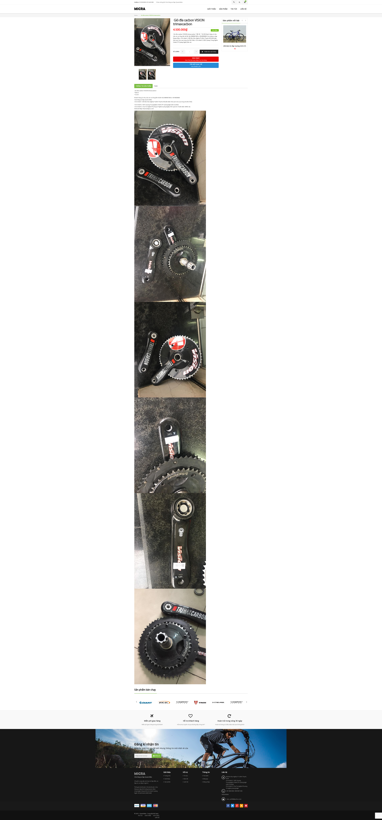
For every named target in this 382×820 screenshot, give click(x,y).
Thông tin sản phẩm (143, 86)
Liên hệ (186, 782)
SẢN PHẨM (148, 815)
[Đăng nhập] (234, 2)
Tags (156, 86)
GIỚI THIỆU (156, 815)
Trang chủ (167, 776)
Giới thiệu (167, 779)
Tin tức (186, 776)
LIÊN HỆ (157, 817)
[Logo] (139, 773)
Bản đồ (186, 779)
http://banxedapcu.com (147, 109)
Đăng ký (205, 779)
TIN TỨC (140, 815)
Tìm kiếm (205, 776)
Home (136, 15)
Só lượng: (176, 51)
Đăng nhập (206, 782)
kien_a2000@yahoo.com (234, 799)
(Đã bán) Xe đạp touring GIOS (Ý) (234, 46)
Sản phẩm (167, 782)
